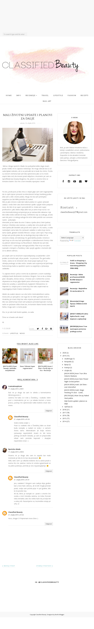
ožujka (66, 370)
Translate (77, 241)
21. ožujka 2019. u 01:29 (21, 419)
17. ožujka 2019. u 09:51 (16, 389)
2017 (64, 412)
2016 (64, 415)
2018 (64, 410)
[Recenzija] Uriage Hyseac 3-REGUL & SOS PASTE (78, 303)
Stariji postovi (43, 566)
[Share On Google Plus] (46, 329)
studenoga (68, 359)
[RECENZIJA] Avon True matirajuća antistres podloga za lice (78, 329)
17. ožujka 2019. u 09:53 (16, 452)
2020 (64, 353)
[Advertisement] (47, 16)
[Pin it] (51, 329)
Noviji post (9, 566)
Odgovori (49, 411)
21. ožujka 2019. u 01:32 (16, 515)
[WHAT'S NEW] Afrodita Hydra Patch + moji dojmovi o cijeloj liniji (79, 316)
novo (22, 333)
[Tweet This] (38, 329)
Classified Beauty (21, 416)
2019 (64, 356)
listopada (67, 361)
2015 (64, 418)
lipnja (66, 364)
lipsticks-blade (14, 449)
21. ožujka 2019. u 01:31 (21, 480)
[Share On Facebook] (42, 329)
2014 (64, 421)
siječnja (67, 407)
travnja (67, 367)
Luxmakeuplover (15, 386)
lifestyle (14, 333)
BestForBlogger (59, 614)
